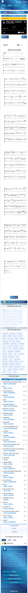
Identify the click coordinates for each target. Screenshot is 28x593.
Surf (4, 369)
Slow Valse (17, 366)
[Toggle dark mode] (3, 8)
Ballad (4, 336)
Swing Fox (15, 369)
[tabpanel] (14, 18)
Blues (20, 336)
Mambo (21, 348)
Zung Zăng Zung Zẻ (8, 413)
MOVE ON (5, 395)
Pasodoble (17, 351)
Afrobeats (19, 333)
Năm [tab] (14, 540)
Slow (21, 361)
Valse (15, 371)
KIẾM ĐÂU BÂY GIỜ (8, 498)
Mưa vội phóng (7, 466)
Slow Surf (11, 366)
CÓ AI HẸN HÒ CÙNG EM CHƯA (12, 444)
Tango (21, 369)
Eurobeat (16, 346)
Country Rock (21, 343)
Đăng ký (25, 2)
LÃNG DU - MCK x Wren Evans (11, 453)
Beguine (15, 336)
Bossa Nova (10, 338)
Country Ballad (6, 343)
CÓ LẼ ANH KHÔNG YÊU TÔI (11, 426)
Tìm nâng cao (17, 5)
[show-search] (25, 5)
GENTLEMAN (6, 417)
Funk (10, 348)
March (4, 351)
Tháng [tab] (9, 540)
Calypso (22, 338)
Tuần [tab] (4, 540)
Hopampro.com (14, 591)
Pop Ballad (21, 354)
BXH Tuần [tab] (5, 379)
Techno (4, 371)
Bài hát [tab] (4, 15)
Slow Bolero (12, 364)
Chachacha (5, 341)
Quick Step (11, 356)
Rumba (10, 361)
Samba (16, 361)
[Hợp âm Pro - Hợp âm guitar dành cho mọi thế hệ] (3, 2)
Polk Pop (4, 354)
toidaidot (6, 431)
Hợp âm (24, 37)
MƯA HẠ (6, 475)
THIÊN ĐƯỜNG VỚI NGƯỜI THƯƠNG (12, 382)
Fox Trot (4, 348)
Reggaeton (5, 359)
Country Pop (13, 343)
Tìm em (5, 502)
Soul (23, 366)
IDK (4, 386)
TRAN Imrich (10, 543)
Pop (15, 354)
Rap (17, 356)
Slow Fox (18, 364)
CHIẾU (4, 400)
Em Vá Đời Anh (7, 480)
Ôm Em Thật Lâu (8, 515)
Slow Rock (5, 366)
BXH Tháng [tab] (14, 379)
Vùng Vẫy (6, 435)
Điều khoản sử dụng (14, 575)
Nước (5, 484)
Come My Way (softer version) (11, 511)
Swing (9, 369)
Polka (10, 354)
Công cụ (10, 5)
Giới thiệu (14, 571)
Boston (16, 338)
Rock (11, 359)
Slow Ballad (5, 364)
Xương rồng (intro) (8, 391)
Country (18, 341)
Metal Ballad (10, 351)
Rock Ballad (17, 359)
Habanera (15, 348)
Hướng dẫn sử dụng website (14, 578)
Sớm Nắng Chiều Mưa (8, 404)
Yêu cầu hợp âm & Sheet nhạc (16, 302)
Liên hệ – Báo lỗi (14, 582)
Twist (10, 371)
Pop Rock (5, 356)
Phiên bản (4, 37)
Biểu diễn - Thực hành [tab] (23, 15)
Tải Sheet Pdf (14, 297)
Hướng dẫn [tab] (14, 15)
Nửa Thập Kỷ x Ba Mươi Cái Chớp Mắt (13, 449)
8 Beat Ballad (12, 333)
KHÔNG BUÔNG (8, 462)
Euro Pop (10, 346)
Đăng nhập (18, 2)
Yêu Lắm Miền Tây (8, 493)
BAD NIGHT (6, 440)
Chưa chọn (12, 341)
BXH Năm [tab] (23, 379)
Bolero (4, 338)
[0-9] (4, 310)
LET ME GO (6, 457)
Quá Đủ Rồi (6, 422)
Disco (4, 346)
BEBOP (9, 336)
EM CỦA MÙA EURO (9, 489)
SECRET (5, 520)
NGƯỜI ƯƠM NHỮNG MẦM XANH (12, 471)
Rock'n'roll (5, 361)
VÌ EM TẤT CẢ (7, 507)
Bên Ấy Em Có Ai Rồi (8, 408)
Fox (21, 346)
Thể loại (3, 5)
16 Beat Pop (5, 333)
